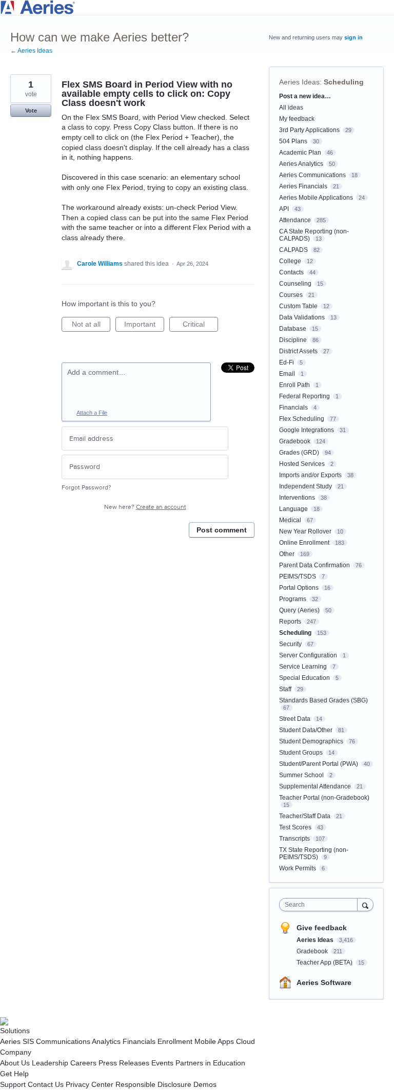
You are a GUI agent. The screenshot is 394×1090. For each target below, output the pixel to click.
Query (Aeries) (299, 610)
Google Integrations (306, 430)
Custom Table (298, 306)
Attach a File (91, 413)
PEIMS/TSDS (297, 576)
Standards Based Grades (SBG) (323, 700)
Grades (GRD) (299, 452)
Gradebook (294, 441)
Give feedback (322, 928)
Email (287, 373)
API (284, 208)
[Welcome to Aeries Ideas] (197, 7)
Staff (285, 689)
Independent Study (305, 486)
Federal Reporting (304, 396)
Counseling (295, 283)
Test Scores (295, 827)
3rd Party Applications (309, 130)
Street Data (294, 718)
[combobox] (320, 904)
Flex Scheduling (301, 418)
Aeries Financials (303, 186)
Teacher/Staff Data (304, 816)
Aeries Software (324, 982)
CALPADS (293, 249)
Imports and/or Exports (310, 475)
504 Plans (293, 141)
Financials (293, 407)
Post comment (221, 530)
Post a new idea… (305, 96)
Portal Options (299, 587)
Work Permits (297, 868)
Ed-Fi (286, 362)
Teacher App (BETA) (325, 962)
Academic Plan (300, 152)
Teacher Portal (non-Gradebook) (324, 797)
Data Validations (302, 317)
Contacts (291, 272)
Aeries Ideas (299, 82)
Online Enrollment (304, 542)
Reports (290, 621)
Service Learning (303, 666)
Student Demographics (311, 741)
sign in (353, 37)
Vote (31, 111)
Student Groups (301, 752)
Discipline (293, 340)
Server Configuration (308, 655)
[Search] (365, 904)
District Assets (298, 351)
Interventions (297, 497)
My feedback (296, 118)
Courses (291, 294)
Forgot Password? (86, 487)
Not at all (91, 326)
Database (292, 328)
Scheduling (344, 82)
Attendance (295, 220)
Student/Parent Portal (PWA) (318, 763)
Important (144, 326)
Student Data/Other (305, 730)
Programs (292, 599)
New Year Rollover (305, 531)
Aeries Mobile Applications (316, 197)
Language (293, 508)
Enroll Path (294, 385)
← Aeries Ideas (31, 50)
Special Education (304, 677)
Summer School (301, 775)
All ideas (291, 107)
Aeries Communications (312, 175)
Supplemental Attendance (315, 786)
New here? (145, 507)
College (290, 261)
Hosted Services (302, 463)
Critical (200, 326)
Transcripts (294, 838)
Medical (290, 520)
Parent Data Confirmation (314, 565)
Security (290, 644)
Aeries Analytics (301, 163)
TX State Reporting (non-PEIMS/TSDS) (313, 853)
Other (286, 554)
